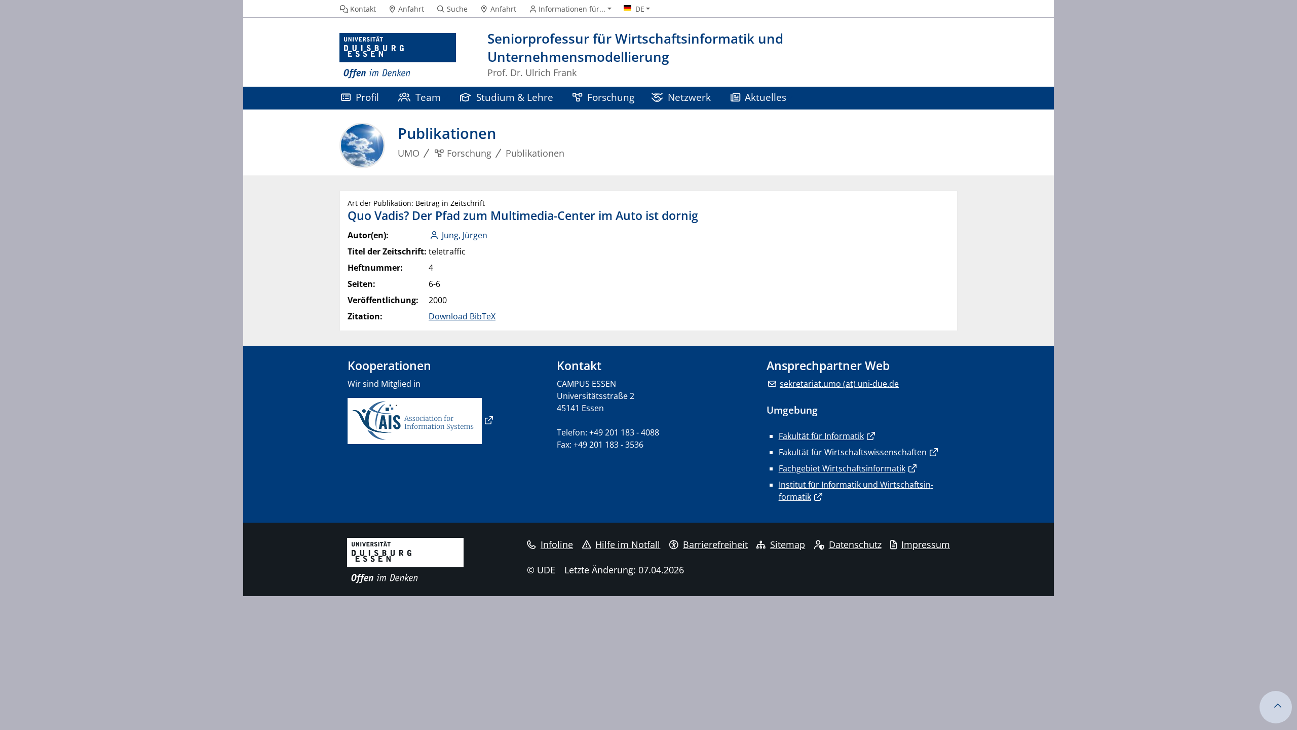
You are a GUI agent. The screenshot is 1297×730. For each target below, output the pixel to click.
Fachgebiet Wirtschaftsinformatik (842, 468)
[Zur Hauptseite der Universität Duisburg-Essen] (397, 56)
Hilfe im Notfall (627, 544)
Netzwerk (689, 97)
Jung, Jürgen (464, 235)
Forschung (610, 97)
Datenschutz (855, 544)
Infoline (557, 544)
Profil (367, 97)
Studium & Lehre (514, 97)
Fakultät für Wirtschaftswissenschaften (853, 452)
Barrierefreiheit (715, 544)
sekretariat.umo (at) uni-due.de (839, 383)
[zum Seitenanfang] (1276, 707)
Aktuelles (765, 97)
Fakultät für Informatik (821, 436)
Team (428, 97)
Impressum (925, 544)
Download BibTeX (462, 316)
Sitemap (787, 544)
